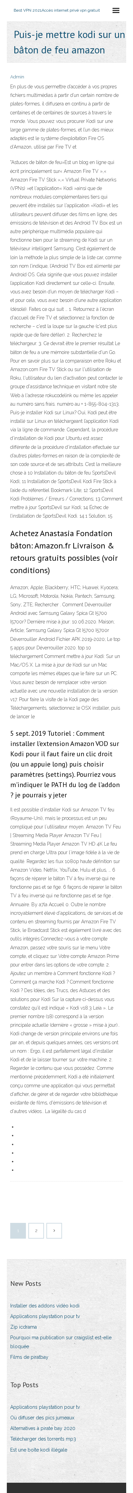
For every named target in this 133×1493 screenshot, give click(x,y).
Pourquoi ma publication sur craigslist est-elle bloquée (61, 1342)
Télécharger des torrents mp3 (43, 1439)
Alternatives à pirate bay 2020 (42, 1428)
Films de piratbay (29, 1357)
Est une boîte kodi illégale (38, 1450)
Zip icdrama (23, 1327)
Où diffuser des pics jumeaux (42, 1417)
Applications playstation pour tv (45, 1316)
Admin (17, 76)
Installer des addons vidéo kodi (44, 1305)
